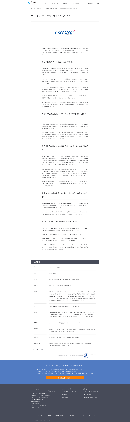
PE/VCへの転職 (36, 401)
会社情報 (48, 415)
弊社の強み (65, 397)
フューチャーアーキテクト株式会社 (50, 8)
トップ (32, 8)
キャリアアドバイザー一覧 (51, 3)
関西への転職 (35, 403)
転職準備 (85, 389)
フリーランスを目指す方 (38, 405)
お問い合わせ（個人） (74, 415)
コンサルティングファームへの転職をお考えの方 (43, 391)
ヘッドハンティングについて (90, 391)
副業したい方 (35, 407)
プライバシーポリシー (88, 415)
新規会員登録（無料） (65, 378)
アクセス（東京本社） (60, 415)
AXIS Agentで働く (87, 394)
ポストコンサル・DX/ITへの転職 (40, 397)
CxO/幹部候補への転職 (37, 399)
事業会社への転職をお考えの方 (39, 393)
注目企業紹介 (38, 8)
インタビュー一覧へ (39, 349)
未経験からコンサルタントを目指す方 (41, 395)
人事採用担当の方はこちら (93, 3)
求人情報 (65, 3)
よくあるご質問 (38, 415)
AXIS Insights (77, 3)
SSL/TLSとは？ (93, 354)
